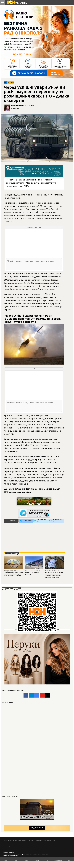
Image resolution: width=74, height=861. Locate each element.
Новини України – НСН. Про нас (45, 840)
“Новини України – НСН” (37, 194)
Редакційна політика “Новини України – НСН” (18, 847)
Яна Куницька (21, 105)
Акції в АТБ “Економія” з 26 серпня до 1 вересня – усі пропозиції (32, 572)
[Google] (36, 695)
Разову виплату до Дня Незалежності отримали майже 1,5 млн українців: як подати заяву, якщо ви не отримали (13, 573)
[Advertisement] (34, 243)
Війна (12, 82)
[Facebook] (26, 695)
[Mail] (47, 695)
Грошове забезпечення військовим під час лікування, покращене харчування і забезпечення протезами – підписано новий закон (54, 574)
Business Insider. (15, 197)
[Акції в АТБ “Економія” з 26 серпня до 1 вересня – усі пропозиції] (34, 562)
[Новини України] (16, 2)
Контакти (31, 840)
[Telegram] (31, 695)
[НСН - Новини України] (34, 513)
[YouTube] (42, 695)
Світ (5, 82)
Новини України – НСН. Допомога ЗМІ (15, 840)
